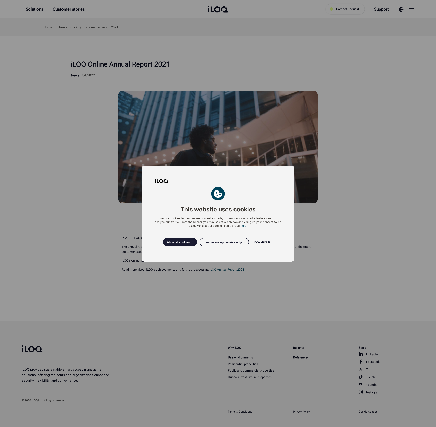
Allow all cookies (178, 242)
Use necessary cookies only (222, 242)
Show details (261, 242)
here (243, 225)
